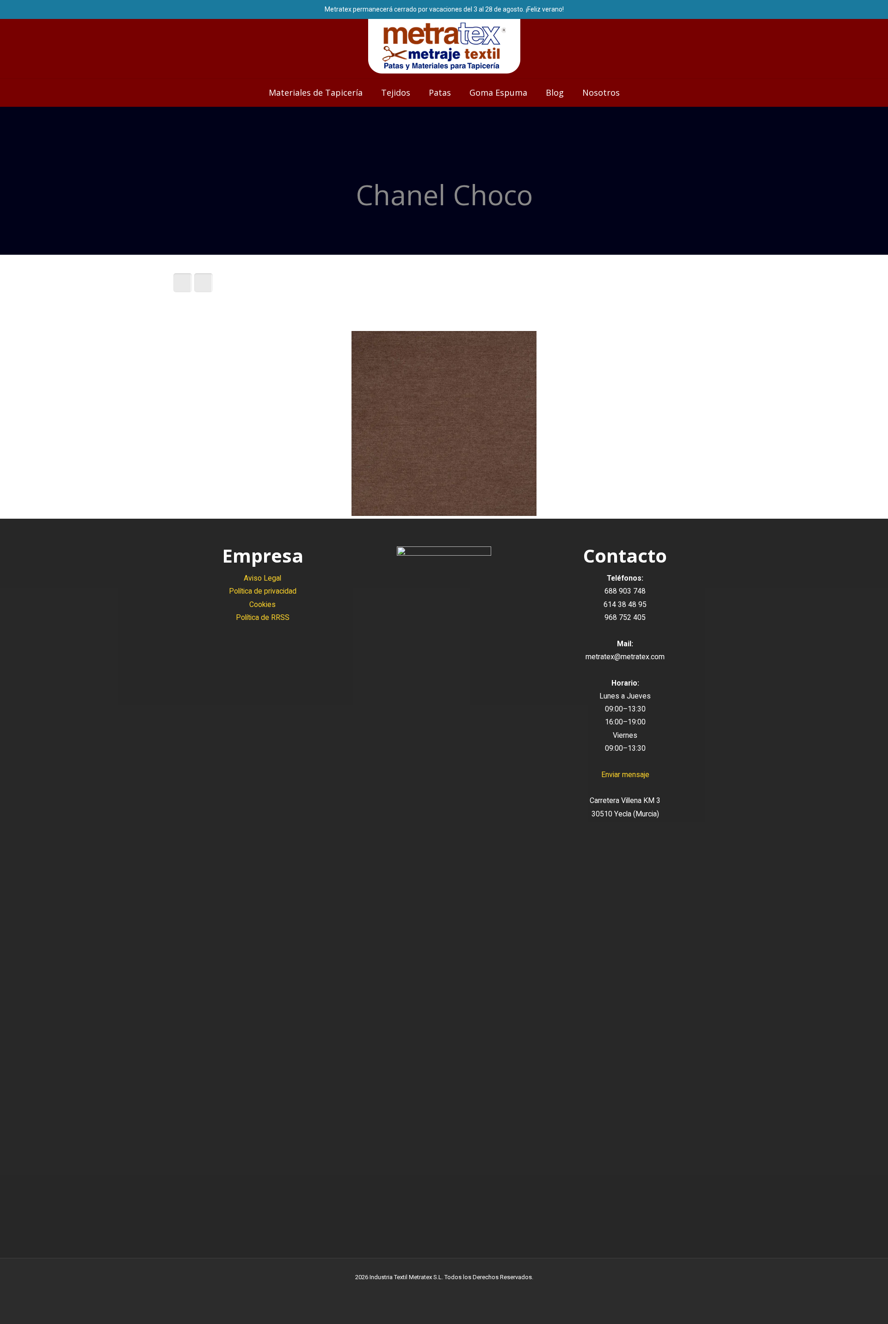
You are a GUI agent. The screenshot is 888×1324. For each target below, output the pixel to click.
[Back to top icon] (843, 1305)
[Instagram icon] (453, 1291)
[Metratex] (444, 46)
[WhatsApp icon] (424, 1291)
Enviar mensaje (625, 774)
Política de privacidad (262, 591)
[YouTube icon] (444, 1291)
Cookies (262, 604)
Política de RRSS (263, 617)
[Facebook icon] (434, 1291)
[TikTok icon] (463, 1291)
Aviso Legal (262, 578)
